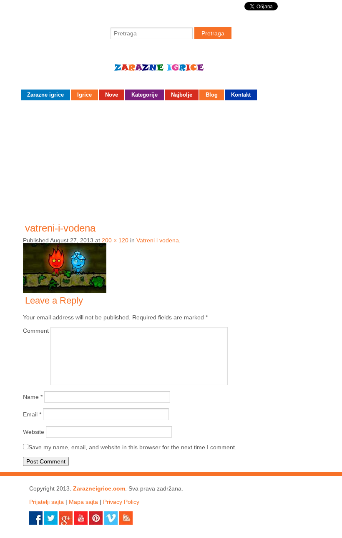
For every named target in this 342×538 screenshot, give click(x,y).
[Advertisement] (171, 160)
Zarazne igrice (171, 70)
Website (33, 431)
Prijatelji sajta (46, 501)
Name (33, 397)
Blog (212, 95)
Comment (36, 330)
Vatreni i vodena (157, 240)
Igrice (84, 95)
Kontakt (241, 95)
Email (32, 414)
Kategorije (144, 95)
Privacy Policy (121, 501)
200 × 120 (115, 240)
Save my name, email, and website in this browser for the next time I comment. (132, 447)
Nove (111, 95)
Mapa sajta (83, 501)
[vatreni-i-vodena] (64, 291)
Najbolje (181, 95)
